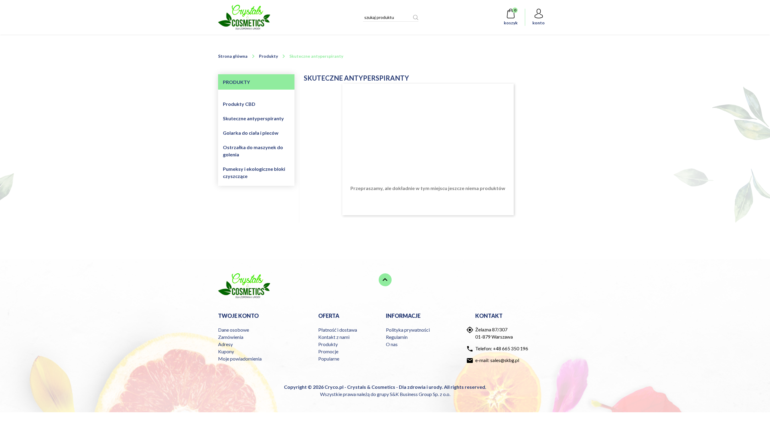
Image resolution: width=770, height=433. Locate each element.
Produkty (328, 344)
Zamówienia (230, 337)
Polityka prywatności (408, 330)
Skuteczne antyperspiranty (253, 118)
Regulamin (397, 337)
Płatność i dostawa (337, 330)
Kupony (226, 351)
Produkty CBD (239, 104)
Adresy (225, 344)
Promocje (328, 351)
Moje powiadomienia (240, 358)
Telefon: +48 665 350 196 (501, 348)
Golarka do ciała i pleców (251, 133)
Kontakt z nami (334, 337)
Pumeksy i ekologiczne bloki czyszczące (254, 172)
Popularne (328, 358)
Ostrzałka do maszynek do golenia (253, 150)
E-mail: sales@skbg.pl (497, 360)
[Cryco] (244, 17)
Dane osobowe (233, 330)
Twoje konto (238, 315)
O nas (392, 344)
